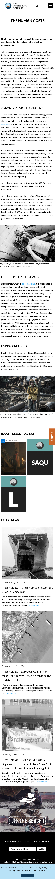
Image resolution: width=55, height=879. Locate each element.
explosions (5, 124)
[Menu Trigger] (50, 5)
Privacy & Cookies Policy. (35, 871)
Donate (52, 436)
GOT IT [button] (27, 875)
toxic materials (28, 283)
